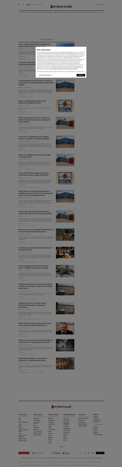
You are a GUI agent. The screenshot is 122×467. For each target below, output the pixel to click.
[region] (61, 62)
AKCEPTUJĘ (80, 75)
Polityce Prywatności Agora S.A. (71, 68)
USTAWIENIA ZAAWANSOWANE (45, 75)
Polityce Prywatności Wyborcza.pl (57, 68)
